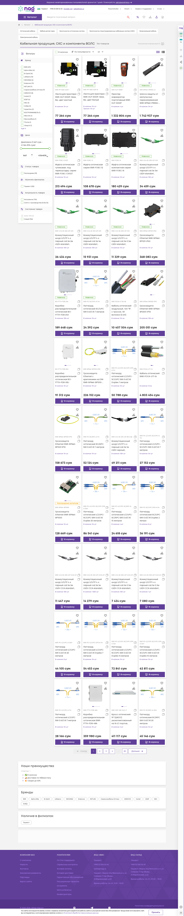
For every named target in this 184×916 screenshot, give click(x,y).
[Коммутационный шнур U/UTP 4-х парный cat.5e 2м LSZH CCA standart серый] (67, 557)
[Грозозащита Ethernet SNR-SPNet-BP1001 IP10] (67, 419)
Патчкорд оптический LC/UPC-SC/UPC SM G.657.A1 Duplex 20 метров (93, 516)
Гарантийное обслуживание (70, 877)
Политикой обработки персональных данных (81, 913)
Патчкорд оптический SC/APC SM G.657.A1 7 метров (93, 444)
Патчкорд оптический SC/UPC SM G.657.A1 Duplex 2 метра (150, 516)
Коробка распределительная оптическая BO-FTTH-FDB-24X (65, 310)
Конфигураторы (64, 894)
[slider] (21, 148)
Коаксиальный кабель (148, 31)
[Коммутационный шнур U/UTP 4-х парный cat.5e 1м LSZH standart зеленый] (96, 210)
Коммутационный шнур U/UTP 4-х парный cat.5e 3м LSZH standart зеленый (149, 169)
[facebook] (109, 907)
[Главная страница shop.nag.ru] (19, 25)
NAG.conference (64, 890)
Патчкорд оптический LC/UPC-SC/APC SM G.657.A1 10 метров (122, 516)
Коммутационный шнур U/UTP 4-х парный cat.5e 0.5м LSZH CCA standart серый (121, 584)
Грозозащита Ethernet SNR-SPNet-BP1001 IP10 (65, 444)
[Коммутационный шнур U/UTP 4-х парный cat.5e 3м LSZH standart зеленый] (152, 139)
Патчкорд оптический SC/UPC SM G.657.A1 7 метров (93, 308)
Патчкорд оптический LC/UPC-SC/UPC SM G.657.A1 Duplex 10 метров (150, 651)
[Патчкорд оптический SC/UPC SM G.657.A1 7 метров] (96, 281)
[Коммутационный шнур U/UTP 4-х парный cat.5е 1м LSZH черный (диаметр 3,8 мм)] (124, 419)
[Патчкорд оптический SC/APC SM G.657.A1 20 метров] (152, 692)
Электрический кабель (29, 37)
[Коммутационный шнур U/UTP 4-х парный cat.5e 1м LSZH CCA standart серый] (96, 557)
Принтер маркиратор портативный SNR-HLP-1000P (121, 98)
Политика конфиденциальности (149, 906)
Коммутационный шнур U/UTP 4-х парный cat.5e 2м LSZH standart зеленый (64, 240)
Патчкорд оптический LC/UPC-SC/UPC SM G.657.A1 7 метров (150, 446)
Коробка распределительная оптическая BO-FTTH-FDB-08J (65, 378)
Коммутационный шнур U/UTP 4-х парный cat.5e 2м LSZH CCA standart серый (64, 584)
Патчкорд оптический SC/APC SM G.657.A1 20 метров (150, 719)
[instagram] (74, 907)
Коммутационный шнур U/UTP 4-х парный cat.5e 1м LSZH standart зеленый (92, 240)
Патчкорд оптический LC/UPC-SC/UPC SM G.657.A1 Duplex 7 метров (122, 378)
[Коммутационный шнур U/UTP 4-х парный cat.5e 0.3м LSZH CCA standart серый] (152, 557)
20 (125, 751)
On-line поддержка (65, 860)
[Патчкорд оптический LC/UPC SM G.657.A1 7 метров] (67, 692)
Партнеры (25, 877)
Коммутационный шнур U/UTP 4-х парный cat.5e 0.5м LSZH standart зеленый (121, 240)
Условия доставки (65, 873)
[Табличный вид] (163, 52)
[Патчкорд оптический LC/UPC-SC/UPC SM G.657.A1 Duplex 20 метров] (96, 486)
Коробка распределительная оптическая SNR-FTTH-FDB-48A (94, 719)
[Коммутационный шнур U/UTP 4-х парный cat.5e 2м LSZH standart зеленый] (67, 210)
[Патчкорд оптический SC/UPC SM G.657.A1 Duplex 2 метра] (152, 486)
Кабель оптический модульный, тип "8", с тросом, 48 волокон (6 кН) (121, 310)
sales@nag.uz (79, 9)
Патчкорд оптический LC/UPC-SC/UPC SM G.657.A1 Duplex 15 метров (122, 651)
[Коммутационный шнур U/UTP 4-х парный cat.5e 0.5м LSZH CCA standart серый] (124, 557)
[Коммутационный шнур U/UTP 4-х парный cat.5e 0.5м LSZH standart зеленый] (124, 210)
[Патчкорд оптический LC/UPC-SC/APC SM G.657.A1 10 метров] (124, 486)
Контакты (24, 869)
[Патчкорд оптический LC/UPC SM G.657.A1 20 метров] (67, 625)
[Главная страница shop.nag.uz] (26, 8)
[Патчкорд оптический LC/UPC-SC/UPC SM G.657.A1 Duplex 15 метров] (124, 625)
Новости (24, 864)
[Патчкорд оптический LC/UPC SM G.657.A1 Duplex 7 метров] (96, 625)
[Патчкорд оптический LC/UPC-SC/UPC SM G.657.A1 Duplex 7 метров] (124, 351)
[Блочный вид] (158, 52)
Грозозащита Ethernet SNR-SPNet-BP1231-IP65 (150, 238)
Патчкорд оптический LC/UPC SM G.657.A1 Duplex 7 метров (93, 651)
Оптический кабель (27, 31)
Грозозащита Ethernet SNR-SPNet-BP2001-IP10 (150, 308)
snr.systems (62, 886)
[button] (92, 2)
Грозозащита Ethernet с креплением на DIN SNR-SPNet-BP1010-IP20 (93, 378)
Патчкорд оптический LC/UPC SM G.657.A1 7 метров (65, 717)
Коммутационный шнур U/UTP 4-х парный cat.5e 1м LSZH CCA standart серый (92, 584)
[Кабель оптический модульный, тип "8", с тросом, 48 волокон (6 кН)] (124, 281)
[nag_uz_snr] (92, 907)
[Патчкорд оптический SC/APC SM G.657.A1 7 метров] (96, 419)
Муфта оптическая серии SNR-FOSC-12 (93, 166)
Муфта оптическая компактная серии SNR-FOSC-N (121, 167)
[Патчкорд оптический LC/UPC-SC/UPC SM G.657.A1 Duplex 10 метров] (152, 625)
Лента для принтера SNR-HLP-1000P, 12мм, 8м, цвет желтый (65, 97)
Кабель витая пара (47, 31)
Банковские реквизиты (30, 873)
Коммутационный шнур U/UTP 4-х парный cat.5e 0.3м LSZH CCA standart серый (149, 584)
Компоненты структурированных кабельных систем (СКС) (112, 31)
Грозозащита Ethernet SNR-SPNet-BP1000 (65, 514)
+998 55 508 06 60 (56, 9)
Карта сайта (26, 881)
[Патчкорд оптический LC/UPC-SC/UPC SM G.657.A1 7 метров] (152, 419)
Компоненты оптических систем (72, 31)
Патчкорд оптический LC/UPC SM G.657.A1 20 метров (65, 651)
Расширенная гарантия (68, 881)
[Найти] (128, 17)
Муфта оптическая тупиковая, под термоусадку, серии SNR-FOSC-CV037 (65, 169)
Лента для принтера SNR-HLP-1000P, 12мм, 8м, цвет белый (94, 97)
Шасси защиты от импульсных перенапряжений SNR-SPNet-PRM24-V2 (149, 99)
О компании (25, 860)
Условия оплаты (64, 869)
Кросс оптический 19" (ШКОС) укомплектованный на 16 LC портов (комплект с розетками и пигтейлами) (122, 719)
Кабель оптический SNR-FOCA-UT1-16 (150, 375)
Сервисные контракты (67, 864)
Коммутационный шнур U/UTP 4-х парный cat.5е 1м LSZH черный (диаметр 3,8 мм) (121, 446)
